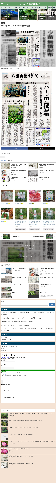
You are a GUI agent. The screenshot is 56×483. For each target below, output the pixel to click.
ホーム (2, 7)
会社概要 (50, 7)
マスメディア (44, 7)
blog (54, 7)
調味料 (16, 7)
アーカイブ (4, 337)
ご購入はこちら (37, 7)
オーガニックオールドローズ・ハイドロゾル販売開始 (15, 325)
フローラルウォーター (9, 7)
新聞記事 (2, 23)
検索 (2, 301)
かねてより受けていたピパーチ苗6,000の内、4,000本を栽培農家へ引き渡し (21, 318)
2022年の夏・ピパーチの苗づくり (10, 346)
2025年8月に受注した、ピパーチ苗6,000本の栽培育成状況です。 (18, 321)
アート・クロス (30, 7)
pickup (3, 156)
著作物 (24, 7)
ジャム (20, 7)
